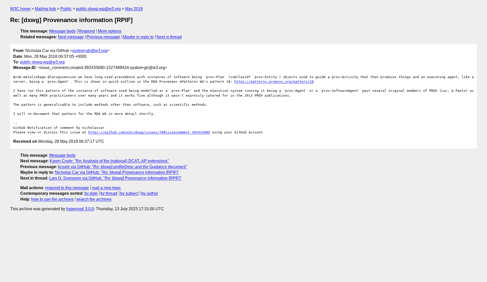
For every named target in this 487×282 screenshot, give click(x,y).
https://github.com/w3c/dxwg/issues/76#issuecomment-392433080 (149, 132)
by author (149, 193)
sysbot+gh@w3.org (89, 50)
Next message (71, 37)
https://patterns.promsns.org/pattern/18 (274, 81)
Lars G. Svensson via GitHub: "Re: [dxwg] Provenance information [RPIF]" (115, 178)
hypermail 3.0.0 (80, 209)
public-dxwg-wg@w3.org (98, 9)
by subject (129, 193)
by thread (108, 193)
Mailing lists (45, 9)
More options (109, 31)
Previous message (103, 37)
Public (66, 9)
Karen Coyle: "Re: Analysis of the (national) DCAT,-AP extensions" (109, 161)
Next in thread (169, 37)
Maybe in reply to (138, 37)
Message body (62, 31)
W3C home (20, 9)
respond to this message (67, 188)
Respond (86, 31)
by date (91, 193)
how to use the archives (52, 199)
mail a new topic (106, 188)
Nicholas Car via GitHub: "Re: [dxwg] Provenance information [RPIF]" (117, 172)
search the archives (93, 199)
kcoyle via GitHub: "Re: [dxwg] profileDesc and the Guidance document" (122, 167)
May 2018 (134, 9)
